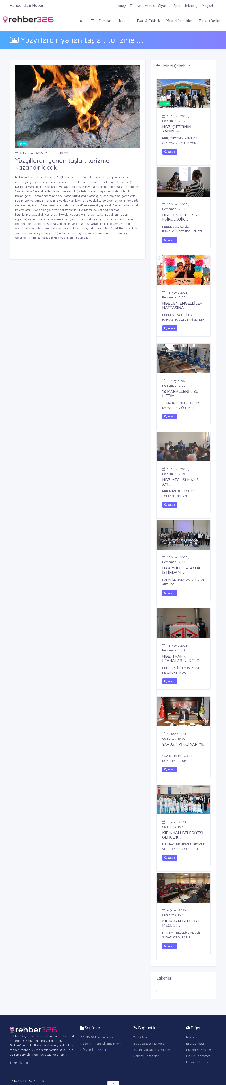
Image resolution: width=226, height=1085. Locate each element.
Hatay (121, 6)
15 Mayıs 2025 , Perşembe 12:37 (175, 206)
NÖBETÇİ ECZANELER (95, 1049)
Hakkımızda (194, 1037)
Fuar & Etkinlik (148, 21)
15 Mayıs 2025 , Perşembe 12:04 (175, 648)
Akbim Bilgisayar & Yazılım (151, 1049)
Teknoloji (191, 6)
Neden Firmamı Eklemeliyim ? (100, 1043)
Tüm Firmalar (101, 21)
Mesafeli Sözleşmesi (200, 1062)
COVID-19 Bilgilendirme (96, 1037)
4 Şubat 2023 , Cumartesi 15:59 (175, 824)
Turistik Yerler (209, 21)
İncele (171, 151)
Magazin (208, 6)
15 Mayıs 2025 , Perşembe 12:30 (175, 295)
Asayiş (150, 6)
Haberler (124, 21)
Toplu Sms (140, 1037)
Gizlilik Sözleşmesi (198, 1056)
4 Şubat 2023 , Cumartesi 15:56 (175, 912)
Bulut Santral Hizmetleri (149, 1043)
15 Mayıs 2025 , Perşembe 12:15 (175, 471)
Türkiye (135, 6)
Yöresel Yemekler (179, 21)
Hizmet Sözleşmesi (199, 1049)
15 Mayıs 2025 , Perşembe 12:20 (175, 383)
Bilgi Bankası (195, 1043)
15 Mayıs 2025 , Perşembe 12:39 (175, 118)
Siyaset (164, 6)
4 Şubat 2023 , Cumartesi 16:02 (175, 736)
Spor (177, 6)
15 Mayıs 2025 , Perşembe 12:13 (175, 559)
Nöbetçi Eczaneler (146, 1056)
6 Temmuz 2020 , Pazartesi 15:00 (44, 153)
